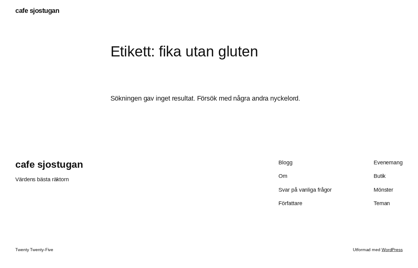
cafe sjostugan (37, 10)
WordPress (392, 249)
